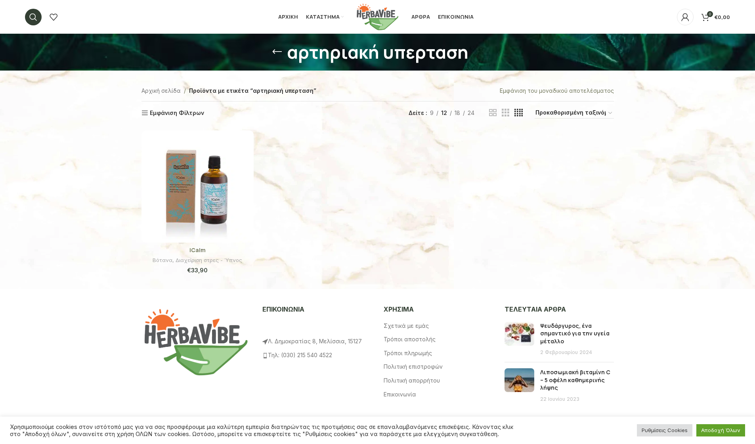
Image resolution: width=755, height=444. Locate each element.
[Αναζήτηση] (33, 17)
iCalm (197, 250)
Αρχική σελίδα (161, 90)
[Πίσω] (277, 52)
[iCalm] (197, 186)
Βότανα (162, 260)
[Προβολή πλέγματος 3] (505, 113)
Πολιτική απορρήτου (412, 380)
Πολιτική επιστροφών (413, 366)
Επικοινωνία (400, 394)
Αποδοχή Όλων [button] (720, 430)
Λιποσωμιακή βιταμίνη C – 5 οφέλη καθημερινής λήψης (575, 379)
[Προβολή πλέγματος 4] (518, 113)
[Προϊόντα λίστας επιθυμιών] (53, 17)
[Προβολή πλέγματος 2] (493, 113)
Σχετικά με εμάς (406, 325)
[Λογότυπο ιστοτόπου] (377, 16)
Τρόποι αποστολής (410, 339)
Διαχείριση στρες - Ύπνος (209, 260)
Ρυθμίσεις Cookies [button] (665, 430)
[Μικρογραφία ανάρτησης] (519, 339)
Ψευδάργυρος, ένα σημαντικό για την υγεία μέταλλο (575, 333)
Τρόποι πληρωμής (408, 353)
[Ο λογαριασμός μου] (685, 17)
